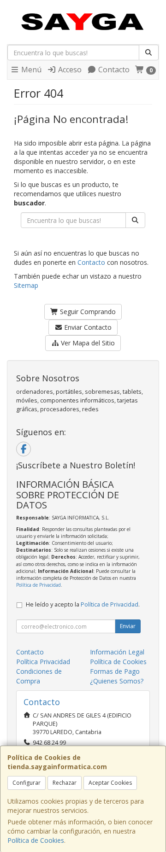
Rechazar (65, 783)
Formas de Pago (115, 671)
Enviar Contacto (87, 327)
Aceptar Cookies (110, 783)
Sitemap (26, 285)
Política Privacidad (43, 661)
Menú (30, 69)
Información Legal (117, 652)
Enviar (128, 626)
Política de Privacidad (38, 585)
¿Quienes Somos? (116, 681)
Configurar (26, 783)
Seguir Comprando (87, 311)
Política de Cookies (35, 840)
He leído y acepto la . (83, 604)
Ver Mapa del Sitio (87, 342)
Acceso (69, 69)
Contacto (113, 69)
